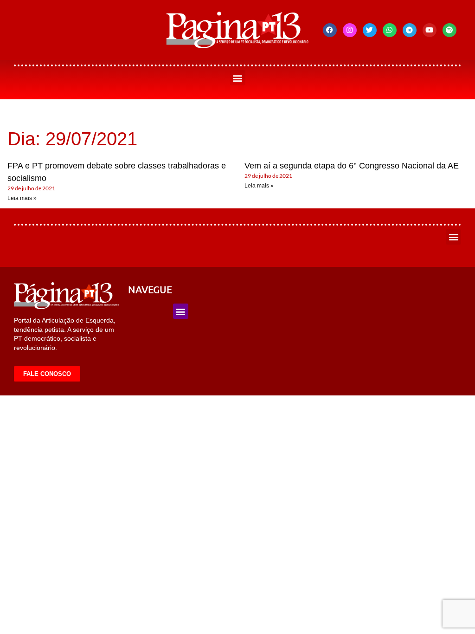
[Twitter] (370, 30)
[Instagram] (350, 30)
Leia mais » (22, 198)
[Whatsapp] (390, 30)
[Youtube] (429, 30)
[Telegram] (410, 30)
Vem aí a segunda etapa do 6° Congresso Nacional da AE (351, 165)
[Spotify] (449, 30)
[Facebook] (330, 30)
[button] (237, 77)
